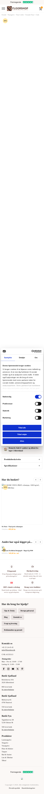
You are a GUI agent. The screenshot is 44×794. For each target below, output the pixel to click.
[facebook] (4, 669)
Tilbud (4, 760)
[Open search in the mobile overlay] (36, 8)
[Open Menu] (3, 8)
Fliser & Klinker (7, 749)
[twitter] (18, 669)
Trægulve (5, 743)
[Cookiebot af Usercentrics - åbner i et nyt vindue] (31, 351)
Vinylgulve (11, 15)
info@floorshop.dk (8, 650)
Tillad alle (22, 428)
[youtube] (13, 669)
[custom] (22, 669)
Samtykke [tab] (8, 358)
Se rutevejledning (8, 689)
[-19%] (3, 547)
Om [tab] (36, 358)
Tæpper (4, 752)
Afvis (22, 441)
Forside (4, 15)
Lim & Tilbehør (7, 757)
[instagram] (8, 669)
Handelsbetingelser (28, 788)
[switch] (38, 404)
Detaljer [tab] (22, 358)
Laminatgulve (6, 740)
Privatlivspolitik (14, 788)
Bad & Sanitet (7, 754)
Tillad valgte (22, 434)
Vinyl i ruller (20, 15)
